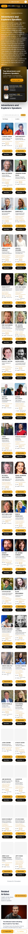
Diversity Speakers (5, 635)
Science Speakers (5, 597)
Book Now (6, 154)
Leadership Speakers (6, 180)
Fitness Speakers (5, 899)
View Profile (7, 151)
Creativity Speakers (5, 633)
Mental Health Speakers (6, 294)
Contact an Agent (16, 80)
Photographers (5, 824)
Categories (7, 13)
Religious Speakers (19, 291)
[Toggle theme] (25, 2)
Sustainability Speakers (19, 713)
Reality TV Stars (5, 559)
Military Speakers (5, 293)
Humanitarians (18, 293)
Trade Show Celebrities (19, 749)
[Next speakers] (7, 80)
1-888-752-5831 (15, 1)
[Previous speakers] (4, 80)
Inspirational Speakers (6, 179)
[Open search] (22, 6)
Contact (4, 6)
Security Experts (5, 291)
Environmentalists (5, 217)
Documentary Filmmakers (6, 599)
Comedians (17, 442)
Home (2, 13)
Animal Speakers (18, 598)
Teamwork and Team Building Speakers (6, 786)
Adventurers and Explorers (7, 141)
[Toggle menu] (25, 6)
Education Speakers (19, 144)
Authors (3, 178)
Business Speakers (19, 860)
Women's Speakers (19, 257)
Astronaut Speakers (19, 559)
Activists (17, 142)
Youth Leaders (18, 673)
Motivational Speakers (19, 141)
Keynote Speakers (18, 217)
